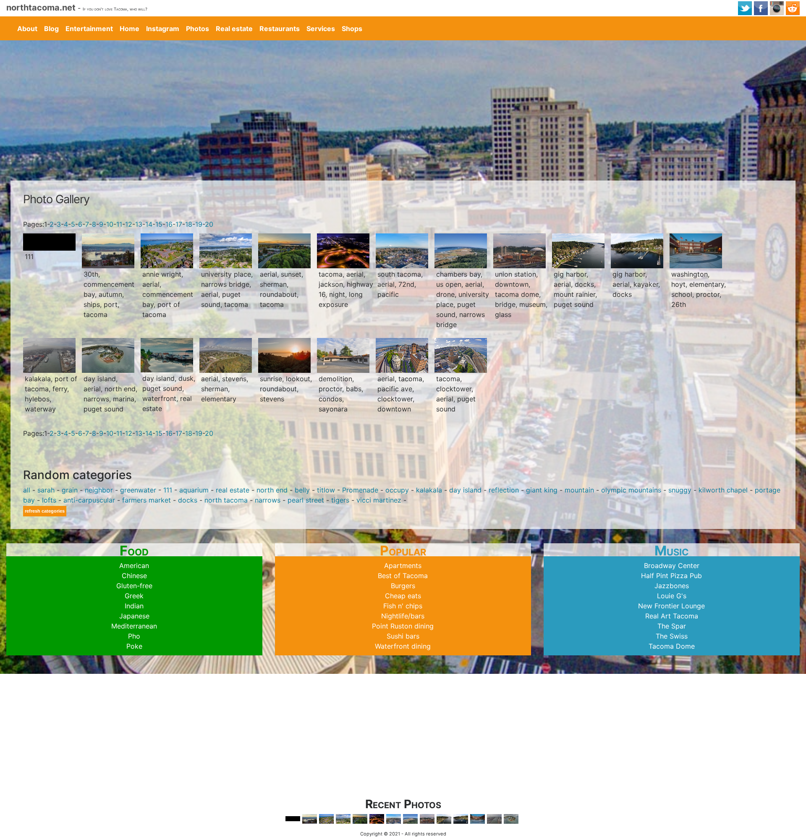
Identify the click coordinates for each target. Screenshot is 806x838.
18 (188, 224)
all (26, 490)
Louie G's (671, 596)
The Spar (671, 626)
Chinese (134, 575)
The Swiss (672, 636)
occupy (397, 490)
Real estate (234, 28)
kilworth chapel (723, 490)
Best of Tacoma (403, 575)
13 (138, 224)
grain (70, 490)
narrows (267, 500)
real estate (232, 490)
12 (128, 224)
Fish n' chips (402, 606)
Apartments (402, 565)
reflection (504, 490)
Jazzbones (671, 585)
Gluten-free (134, 585)
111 (167, 490)
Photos (197, 28)
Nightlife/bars (402, 616)
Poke (134, 646)
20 (209, 224)
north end (272, 490)
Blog (51, 28)
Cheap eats (403, 596)
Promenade (360, 490)
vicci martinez (378, 500)
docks (187, 500)
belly (302, 490)
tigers (340, 500)
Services (320, 28)
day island (465, 490)
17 (178, 224)
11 (119, 224)
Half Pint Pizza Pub (671, 575)
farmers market (146, 500)
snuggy (679, 490)
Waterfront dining (403, 646)
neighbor (99, 490)
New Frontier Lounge (671, 606)
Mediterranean (134, 626)
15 (158, 224)
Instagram (162, 28)
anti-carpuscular (89, 500)
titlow (326, 490)
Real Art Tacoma (671, 616)
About (27, 28)
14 (148, 224)
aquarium (194, 490)
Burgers (403, 585)
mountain (579, 490)
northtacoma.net (41, 8)
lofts (49, 500)
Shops (352, 28)
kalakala (429, 490)
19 (198, 224)
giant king (541, 490)
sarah (46, 490)
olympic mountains (631, 490)
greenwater (138, 490)
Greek (134, 596)
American (134, 565)
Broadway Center (671, 565)
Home (129, 28)
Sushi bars (403, 636)
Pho (134, 636)
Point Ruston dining (403, 626)
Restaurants (279, 28)
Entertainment (89, 28)
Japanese (134, 616)
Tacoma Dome (672, 646)
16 (169, 224)
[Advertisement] (403, 103)
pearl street (306, 500)
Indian (134, 606)
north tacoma (226, 500)
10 (109, 224)
